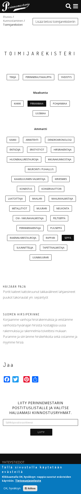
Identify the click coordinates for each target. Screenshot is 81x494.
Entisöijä (15, 149)
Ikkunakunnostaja (59, 159)
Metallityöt (19, 208)
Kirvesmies (61, 179)
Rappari (50, 238)
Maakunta (40, 92)
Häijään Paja (14, 286)
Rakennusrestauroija (23, 238)
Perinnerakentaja (30, 228)
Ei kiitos (30, 488)
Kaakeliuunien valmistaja (29, 179)
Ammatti (40, 129)
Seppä (67, 238)
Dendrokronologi (60, 140)
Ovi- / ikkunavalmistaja (30, 218)
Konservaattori (51, 189)
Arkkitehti (32, 140)
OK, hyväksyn (12, 488)
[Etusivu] (14, 6)
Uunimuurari (40, 257)
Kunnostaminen (13, 21)
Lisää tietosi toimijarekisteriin (55, 21)
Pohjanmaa (60, 103)
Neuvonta (62, 208)
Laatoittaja (15, 198)
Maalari (37, 198)
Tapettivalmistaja (53, 247)
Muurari (42, 208)
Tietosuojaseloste (28, 480)
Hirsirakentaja (63, 149)
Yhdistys (66, 77)
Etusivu (7, 17)
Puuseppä (56, 228)
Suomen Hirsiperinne (21, 314)
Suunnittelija (25, 247)
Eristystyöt (37, 149)
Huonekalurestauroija (24, 159)
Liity (41, 432)
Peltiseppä (59, 218)
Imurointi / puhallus (40, 169)
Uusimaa (40, 113)
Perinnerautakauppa (39, 77)
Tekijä (12, 77)
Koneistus (26, 189)
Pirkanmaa (36, 103)
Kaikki (17, 103)
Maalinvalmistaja (62, 198)
